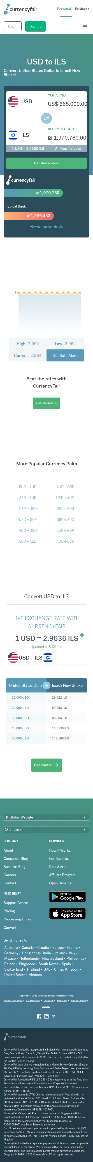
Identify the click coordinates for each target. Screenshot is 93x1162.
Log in (12, 26)
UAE (47, 969)
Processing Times (17, 919)
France (72, 947)
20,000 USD (20, 708)
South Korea (48, 964)
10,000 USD (20, 697)
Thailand (33, 969)
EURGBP (65, 530)
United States (14, 974)
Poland (9, 964)
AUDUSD (28, 530)
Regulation (62, 1000)
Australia (11, 947)
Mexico (10, 958)
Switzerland (13, 969)
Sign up (36, 26)
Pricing (9, 911)
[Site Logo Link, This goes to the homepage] (20, 9)
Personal (64, 9)
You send (57, 95)
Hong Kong (31, 953)
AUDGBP (65, 487)
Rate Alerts (57, 866)
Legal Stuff (48, 1000)
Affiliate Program (62, 875)
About (8, 850)
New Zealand (52, 958)
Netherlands (29, 958)
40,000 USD (20, 728)
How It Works (59, 850)
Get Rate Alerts (65, 355)
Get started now (46, 163)
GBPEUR (65, 508)
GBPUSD (28, 508)
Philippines (75, 958)
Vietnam (35, 974)
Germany (11, 953)
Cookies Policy (33, 1000)
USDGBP (28, 519)
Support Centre (16, 902)
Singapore (27, 964)
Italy (72, 953)
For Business (59, 858)
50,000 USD (20, 738)
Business (82, 9)
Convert (10, 927)
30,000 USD (20, 718)
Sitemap (46, 1006)
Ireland (59, 953)
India (47, 953)
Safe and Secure (78, 1000)
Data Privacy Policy (13, 1000)
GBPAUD (65, 519)
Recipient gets (61, 129)
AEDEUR (27, 497)
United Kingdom (66, 969)
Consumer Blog (16, 858)
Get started (46, 403)
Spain (66, 964)
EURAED (27, 541)
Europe (58, 947)
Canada (28, 947)
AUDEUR (65, 541)
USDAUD (65, 497)
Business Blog (14, 866)
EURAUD (28, 487)
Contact (10, 883)
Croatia (43, 947)
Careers (10, 875)
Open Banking (60, 883)
